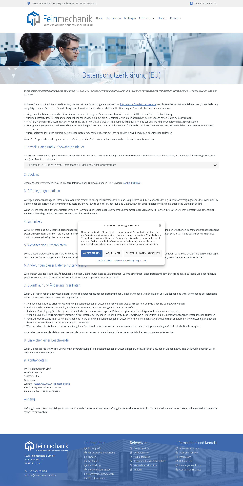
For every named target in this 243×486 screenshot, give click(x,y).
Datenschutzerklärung (124, 260)
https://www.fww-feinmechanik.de (138, 104)
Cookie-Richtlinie (104, 260)
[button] (160, 225)
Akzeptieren (92, 253)
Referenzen (138, 443)
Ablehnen (113, 253)
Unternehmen (94, 443)
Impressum (141, 260)
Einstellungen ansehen (142, 253)
